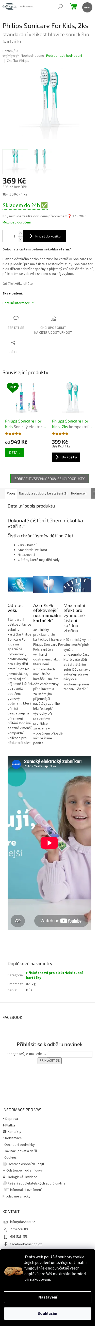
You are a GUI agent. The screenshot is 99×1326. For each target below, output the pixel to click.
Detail (14, 452)
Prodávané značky (16, 1196)
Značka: (18, 60)
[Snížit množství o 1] (20, 239)
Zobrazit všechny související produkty (49, 478)
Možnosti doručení (17, 222)
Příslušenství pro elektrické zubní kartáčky (54, 975)
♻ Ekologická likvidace (20, 1177)
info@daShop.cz (22, 1221)
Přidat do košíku (48, 236)
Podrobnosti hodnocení (64, 55)
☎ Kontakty (12, 1131)
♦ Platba (9, 1125)
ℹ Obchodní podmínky (19, 1144)
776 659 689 (19, 1229)
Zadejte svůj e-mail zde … (26, 1053)
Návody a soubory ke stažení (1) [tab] (43, 493)
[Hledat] (60, 7)
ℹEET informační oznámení (22, 1189)
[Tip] (26, 397)
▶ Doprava (10, 1118)
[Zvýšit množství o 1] (20, 233)
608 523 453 (19, 1236)
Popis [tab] (11, 493)
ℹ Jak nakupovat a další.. (20, 1151)
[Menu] (87, 7)
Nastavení (47, 1297)
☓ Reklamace (12, 1138)
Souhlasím (47, 1313)
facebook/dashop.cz (26, 1244)
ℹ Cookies (10, 1157)
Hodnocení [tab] (79, 493)
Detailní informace (16, 303)
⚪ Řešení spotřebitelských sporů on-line (34, 1183)
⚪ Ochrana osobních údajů (23, 1164)
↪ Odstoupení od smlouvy (23, 1170)
